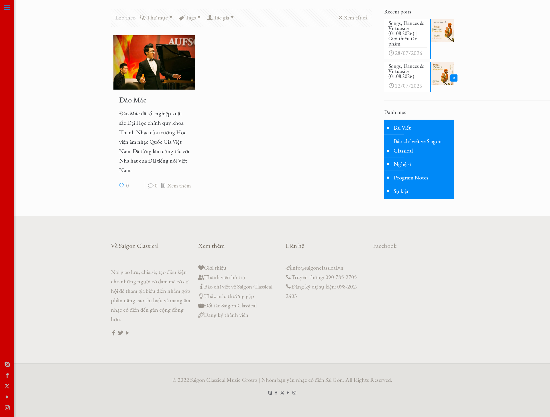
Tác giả (221, 17)
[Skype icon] (7, 364)
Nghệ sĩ (402, 164)
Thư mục (157, 17)
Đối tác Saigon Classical (230, 305)
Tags (190, 17)
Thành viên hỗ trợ (224, 277)
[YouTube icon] (7, 397)
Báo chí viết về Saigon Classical (418, 145)
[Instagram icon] (7, 408)
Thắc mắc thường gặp (229, 296)
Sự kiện (402, 191)
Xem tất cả (355, 17)
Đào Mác (132, 100)
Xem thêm (179, 185)
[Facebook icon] (7, 375)
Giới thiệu (215, 267)
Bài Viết (402, 127)
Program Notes (411, 177)
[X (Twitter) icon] (7, 386)
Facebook (385, 246)
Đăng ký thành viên (226, 315)
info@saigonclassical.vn (317, 267)
